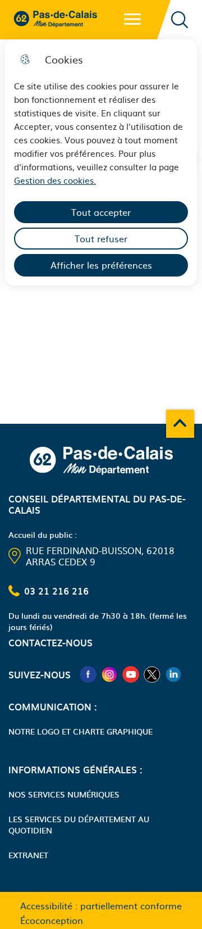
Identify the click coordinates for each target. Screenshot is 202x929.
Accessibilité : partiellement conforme (101, 905)
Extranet (28, 854)
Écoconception (51, 920)
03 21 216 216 (56, 590)
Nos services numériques (64, 794)
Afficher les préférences (101, 264)
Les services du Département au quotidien (78, 824)
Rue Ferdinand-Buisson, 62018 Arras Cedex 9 (100, 555)
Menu (132, 19)
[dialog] (101, 162)
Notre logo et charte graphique (80, 731)
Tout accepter (101, 212)
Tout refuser (101, 238)
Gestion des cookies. (55, 180)
